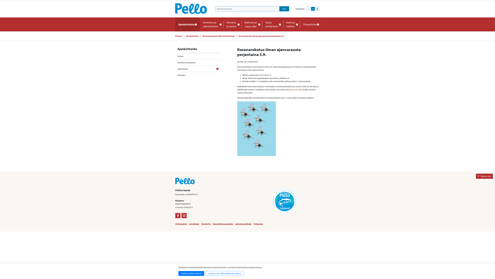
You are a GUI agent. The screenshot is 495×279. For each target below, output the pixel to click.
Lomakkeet (194, 224)
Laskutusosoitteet (243, 224)
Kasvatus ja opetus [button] (232, 24)
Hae (284, 8)
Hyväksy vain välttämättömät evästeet (224, 273)
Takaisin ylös (485, 176)
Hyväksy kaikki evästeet (191, 273)
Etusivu (178, 36)
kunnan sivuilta (295, 89)
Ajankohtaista (192, 36)
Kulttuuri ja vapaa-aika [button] (251, 24)
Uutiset (180, 56)
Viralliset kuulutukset (186, 62)
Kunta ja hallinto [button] (290, 24)
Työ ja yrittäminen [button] (271, 24)
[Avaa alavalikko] (217, 69)
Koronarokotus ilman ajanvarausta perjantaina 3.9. (261, 36)
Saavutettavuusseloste (223, 224)
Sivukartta (206, 224)
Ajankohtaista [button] (186, 24)
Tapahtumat (182, 69)
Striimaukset (181, 224)
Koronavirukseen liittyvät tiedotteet (219, 36)
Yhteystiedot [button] (310, 24)
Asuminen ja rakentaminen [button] (210, 24)
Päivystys (181, 75)
